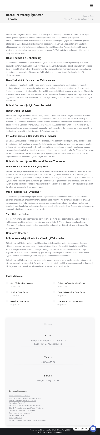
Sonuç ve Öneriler (15, 418)
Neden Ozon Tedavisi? (17, 403)
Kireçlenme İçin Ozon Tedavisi (70, 301)
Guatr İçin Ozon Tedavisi (20, 301)
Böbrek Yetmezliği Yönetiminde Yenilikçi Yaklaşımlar (27, 420)
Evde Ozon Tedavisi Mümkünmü (71, 283)
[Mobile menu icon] (91, 5)
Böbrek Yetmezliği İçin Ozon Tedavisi (22, 401)
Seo (50, 432)
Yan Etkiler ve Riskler (16, 415)
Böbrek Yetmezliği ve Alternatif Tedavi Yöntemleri (26, 408)
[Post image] (7, 283)
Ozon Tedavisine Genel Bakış (19, 396)
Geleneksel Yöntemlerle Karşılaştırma (22, 410)
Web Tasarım (42, 432)
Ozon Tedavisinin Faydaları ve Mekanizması (25, 398)
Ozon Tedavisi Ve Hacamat (21, 283)
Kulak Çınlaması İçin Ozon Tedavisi (72, 292)
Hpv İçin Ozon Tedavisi (20, 292)
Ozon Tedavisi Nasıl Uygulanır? (20, 413)
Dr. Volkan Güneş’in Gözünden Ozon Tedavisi (25, 406)
